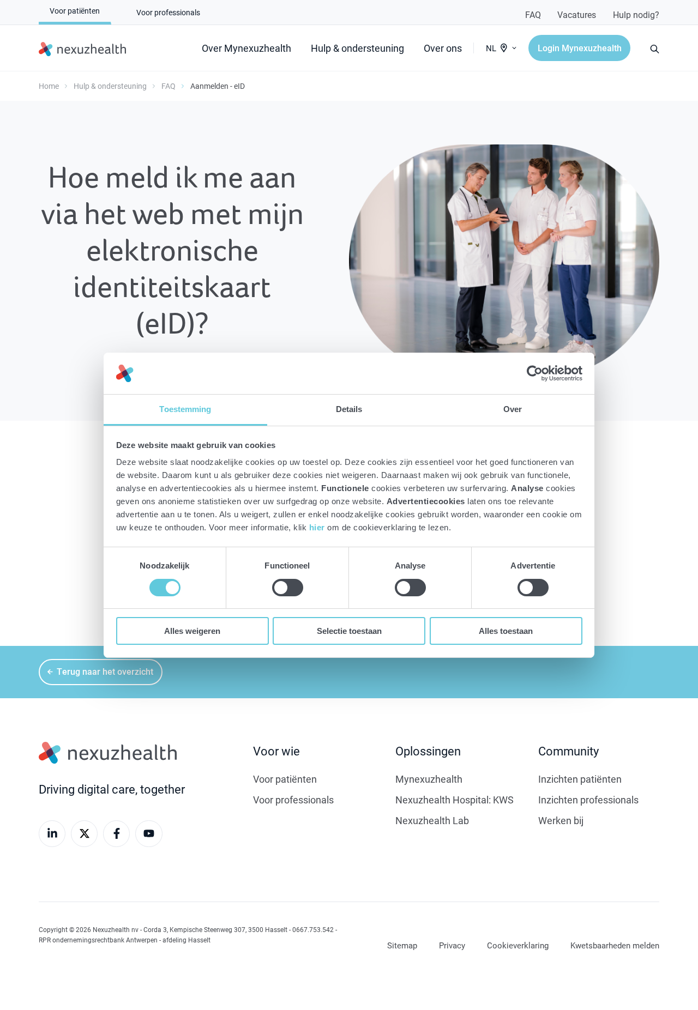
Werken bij (560, 820)
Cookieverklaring (518, 945)
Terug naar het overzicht (105, 671)
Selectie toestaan (349, 631)
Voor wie (276, 751)
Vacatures (576, 14)
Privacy (452, 945)
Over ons (443, 48)
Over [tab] (512, 409)
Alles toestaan (506, 631)
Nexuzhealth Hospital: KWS (454, 799)
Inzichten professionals (588, 799)
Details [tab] (349, 409)
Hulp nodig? (636, 14)
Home (49, 86)
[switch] (287, 587)
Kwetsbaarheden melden (614, 945)
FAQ (533, 14)
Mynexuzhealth (428, 778)
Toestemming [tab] (185, 409)
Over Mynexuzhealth (246, 48)
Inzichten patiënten (580, 778)
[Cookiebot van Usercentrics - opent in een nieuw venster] (534, 373)
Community (568, 751)
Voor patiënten (285, 778)
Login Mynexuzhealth (580, 47)
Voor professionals (293, 799)
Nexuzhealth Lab (432, 820)
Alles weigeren (192, 631)
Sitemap (402, 945)
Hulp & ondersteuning (357, 48)
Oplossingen (428, 751)
